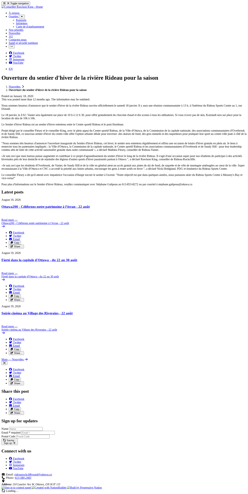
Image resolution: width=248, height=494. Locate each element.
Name (4, 428)
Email (11, 432)
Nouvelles (15, 86)
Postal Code (8, 436)
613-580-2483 (23, 477)
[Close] (4, 363)
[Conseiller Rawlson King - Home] (22, 6)
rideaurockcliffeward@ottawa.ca (33, 474)
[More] (22, 17)
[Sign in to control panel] (16, 487)
